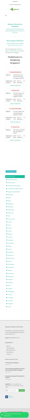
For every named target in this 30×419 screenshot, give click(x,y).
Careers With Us (10, 352)
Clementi (9, 222)
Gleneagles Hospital (12, 179)
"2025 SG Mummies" (14, 50)
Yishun (9, 306)
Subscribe (22, 390)
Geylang (9, 228)
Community (15, 1)
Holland (9, 231)
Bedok (9, 197)
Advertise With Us (10, 348)
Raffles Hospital (11, 182)
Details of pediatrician (15, 85)
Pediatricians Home (10, 176)
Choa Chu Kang (11, 219)
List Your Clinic (11, 171)
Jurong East (10, 240)
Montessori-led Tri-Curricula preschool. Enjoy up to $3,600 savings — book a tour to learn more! (15, 30)
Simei (8, 285)
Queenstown (10, 273)
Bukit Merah (10, 206)
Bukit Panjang (10, 209)
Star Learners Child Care (15, 41)
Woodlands (10, 303)
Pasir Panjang (10, 264)
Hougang (9, 234)
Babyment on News (10, 350)
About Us (8, 346)
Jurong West (10, 243)
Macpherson (10, 255)
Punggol (9, 270)
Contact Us (8, 354)
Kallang (9, 246)
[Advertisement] (15, 152)
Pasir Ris (9, 261)
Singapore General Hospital (13, 191)
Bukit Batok (10, 203)
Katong (9, 249)
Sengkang (9, 279)
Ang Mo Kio (10, 194)
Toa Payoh (10, 300)
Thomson (9, 294)
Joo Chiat (9, 237)
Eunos (9, 225)
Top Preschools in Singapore (12, 362)
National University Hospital (13, 185)
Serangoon (10, 282)
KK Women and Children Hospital (15, 188)
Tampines (9, 288)
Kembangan (10, 252)
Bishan (9, 200)
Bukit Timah (10, 212)
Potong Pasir (10, 267)
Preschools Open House (15, 4)
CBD (8, 216)
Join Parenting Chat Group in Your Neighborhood (12, 414)
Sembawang (10, 276)
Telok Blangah (10, 291)
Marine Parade (10, 258)
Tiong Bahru (10, 297)
